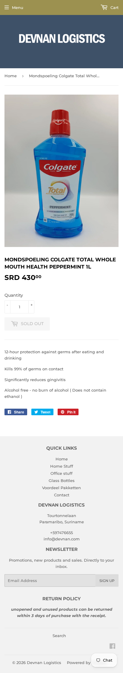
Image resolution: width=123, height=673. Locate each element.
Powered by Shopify (87, 662)
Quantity (13, 295)
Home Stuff (61, 466)
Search (59, 635)
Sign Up (107, 580)
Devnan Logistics (44, 662)
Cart (114, 7)
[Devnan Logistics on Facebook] (112, 647)
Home (10, 75)
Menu (17, 7)
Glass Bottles (62, 480)
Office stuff (61, 473)
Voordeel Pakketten (61, 487)
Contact (61, 494)
